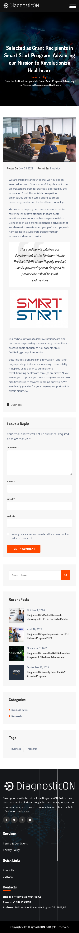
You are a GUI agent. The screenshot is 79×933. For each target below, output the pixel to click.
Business (16, 404)
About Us (8, 870)
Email (11, 499)
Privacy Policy (11, 850)
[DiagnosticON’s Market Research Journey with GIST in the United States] (16, 615)
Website (11, 516)
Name (11, 481)
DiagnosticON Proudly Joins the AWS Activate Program (46, 674)
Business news (20, 709)
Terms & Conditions (15, 843)
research (32, 748)
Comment (13, 447)
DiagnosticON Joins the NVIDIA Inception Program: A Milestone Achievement (48, 655)
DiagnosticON (36, 927)
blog (44, 77)
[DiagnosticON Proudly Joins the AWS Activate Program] (16, 672)
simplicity (54, 168)
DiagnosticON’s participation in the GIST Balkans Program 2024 (48, 636)
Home (34, 77)
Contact (8, 876)
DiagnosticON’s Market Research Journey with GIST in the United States (47, 617)
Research (17, 716)
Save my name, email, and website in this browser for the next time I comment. (39, 536)
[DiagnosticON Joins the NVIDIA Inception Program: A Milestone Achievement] (16, 653)
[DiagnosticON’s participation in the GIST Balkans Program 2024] (16, 634)
